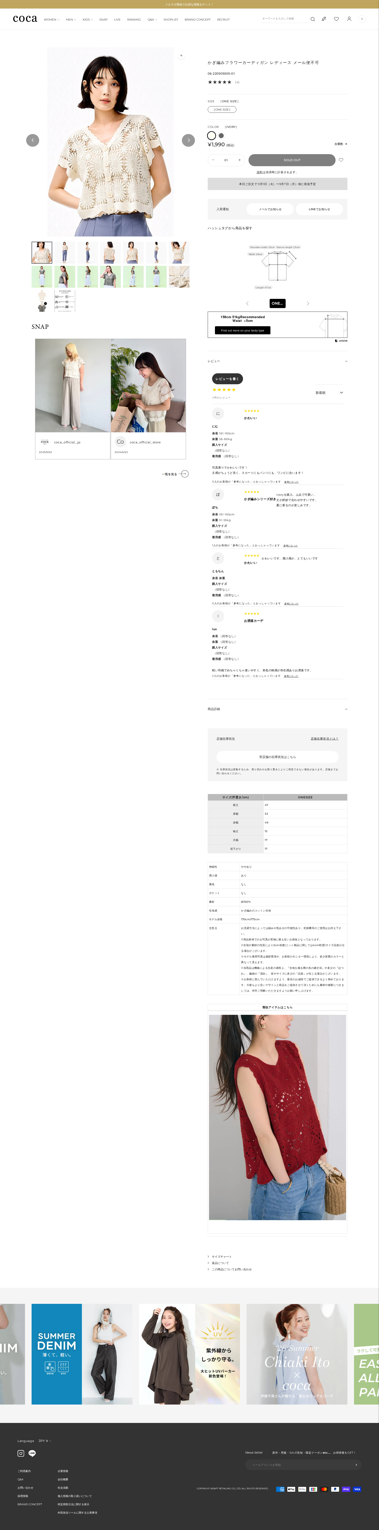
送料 (260, 172)
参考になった (291, 481)
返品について (220, 1263)
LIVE (117, 19)
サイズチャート (222, 1256)
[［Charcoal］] (221, 135)
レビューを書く (228, 379)
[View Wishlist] (340, 19)
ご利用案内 (24, 1471)
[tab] (42, 253)
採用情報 (23, 1496)
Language (26, 1441)
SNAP (103, 19)
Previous (32, 140)
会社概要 (63, 1479)
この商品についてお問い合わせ (232, 1269)
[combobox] (278, 303)
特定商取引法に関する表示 (73, 1504)
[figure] (247, 303)
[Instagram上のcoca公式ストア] (21, 1456)
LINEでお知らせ (319, 209)
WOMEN (50, 19)
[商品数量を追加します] (212, 160)
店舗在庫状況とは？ (325, 738)
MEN (69, 19)
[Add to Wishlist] (341, 160)
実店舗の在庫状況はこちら (277, 757)
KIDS (86, 19)
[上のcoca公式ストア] (32, 1456)
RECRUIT (223, 19)
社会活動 (63, 1487)
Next (188, 140)
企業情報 (63, 1471)
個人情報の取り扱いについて (75, 1496)
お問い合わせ (25, 1487)
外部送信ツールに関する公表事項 (77, 1512)
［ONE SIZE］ (222, 109)
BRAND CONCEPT (198, 19)
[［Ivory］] (211, 135)
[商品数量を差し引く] (240, 160)
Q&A (151, 19)
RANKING (134, 19)
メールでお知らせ (270, 209)
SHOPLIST (171, 19)
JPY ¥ (43, 1441)
